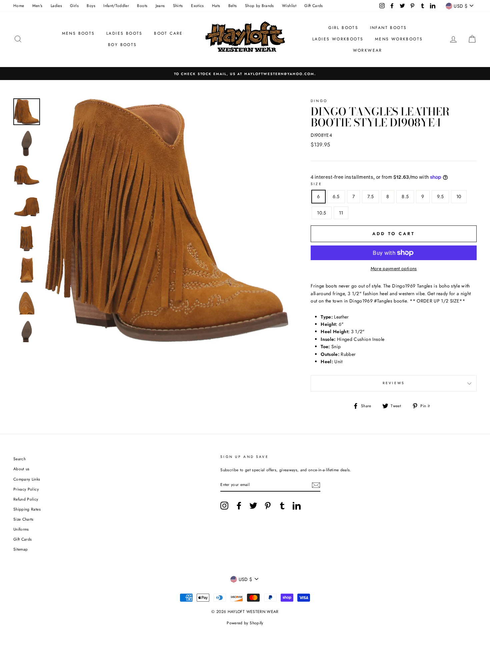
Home (18, 5)
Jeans (160, 5)
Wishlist (289, 5)
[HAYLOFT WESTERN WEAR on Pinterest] (268, 506)
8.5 (405, 196)
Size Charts (23, 519)
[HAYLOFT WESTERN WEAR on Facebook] (239, 506)
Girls (74, 5)
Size (316, 183)
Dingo (319, 100)
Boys (91, 5)
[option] (245, 73)
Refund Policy (25, 499)
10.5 (321, 212)
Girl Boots (343, 28)
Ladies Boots (124, 33)
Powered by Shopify (245, 623)
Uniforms (21, 529)
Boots (142, 5)
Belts (232, 5)
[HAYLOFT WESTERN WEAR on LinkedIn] (297, 506)
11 (341, 212)
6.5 (336, 196)
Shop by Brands (259, 5)
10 (458, 196)
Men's (37, 5)
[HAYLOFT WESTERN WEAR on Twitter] (253, 506)
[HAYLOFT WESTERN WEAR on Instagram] (224, 506)
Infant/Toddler (116, 5)
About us (21, 469)
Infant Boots (388, 28)
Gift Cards (313, 5)
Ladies (56, 5)
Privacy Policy (26, 489)
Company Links (26, 479)
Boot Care (168, 33)
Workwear (367, 50)
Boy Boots (122, 45)
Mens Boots (78, 33)
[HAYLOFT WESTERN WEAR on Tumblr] (282, 506)
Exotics (197, 5)
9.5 (440, 196)
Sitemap (20, 549)
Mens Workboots (399, 39)
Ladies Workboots (337, 39)
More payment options (394, 268)
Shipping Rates (27, 509)
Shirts (178, 5)
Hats (216, 5)
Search (19, 459)
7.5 (370, 196)
